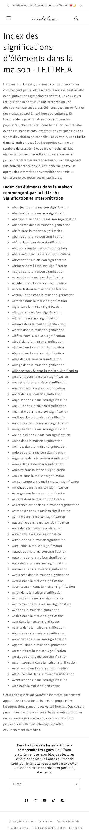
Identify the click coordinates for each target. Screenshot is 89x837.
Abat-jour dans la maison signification (40, 207)
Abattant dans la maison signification (39, 213)
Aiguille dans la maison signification (38, 633)
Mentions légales (20, 827)
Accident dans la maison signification (39, 283)
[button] (8, 18)
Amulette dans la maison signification (39, 382)
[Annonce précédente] (8, 5)
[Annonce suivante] (81, 5)
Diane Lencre (45, 821)
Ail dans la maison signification (35, 318)
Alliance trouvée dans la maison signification (45, 371)
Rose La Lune (26, 821)
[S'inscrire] (75, 784)
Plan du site (76, 827)
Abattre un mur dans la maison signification (44, 219)
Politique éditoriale (68, 821)
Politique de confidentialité (49, 827)
